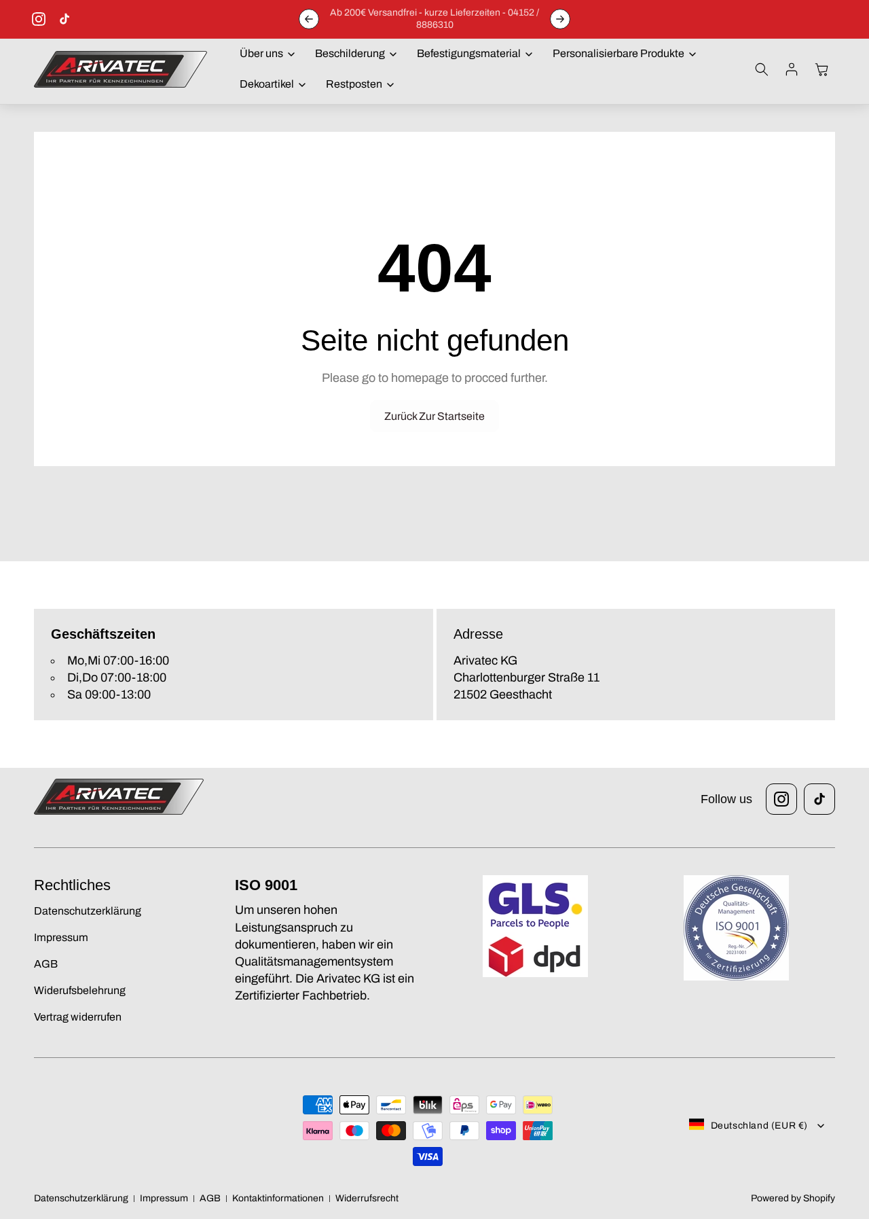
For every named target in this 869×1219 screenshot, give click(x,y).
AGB (210, 1198)
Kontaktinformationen (278, 1198)
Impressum (164, 1198)
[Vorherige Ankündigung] (309, 19)
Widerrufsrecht (367, 1198)
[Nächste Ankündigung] (560, 19)
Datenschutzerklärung (81, 1198)
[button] (263, 54)
